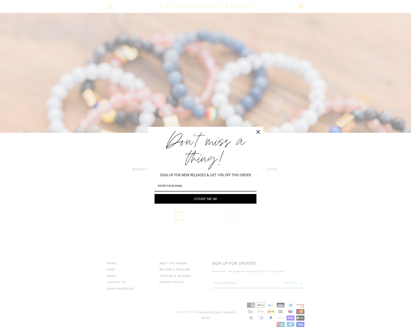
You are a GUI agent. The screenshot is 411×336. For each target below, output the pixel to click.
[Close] (258, 132)
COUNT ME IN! (205, 198)
